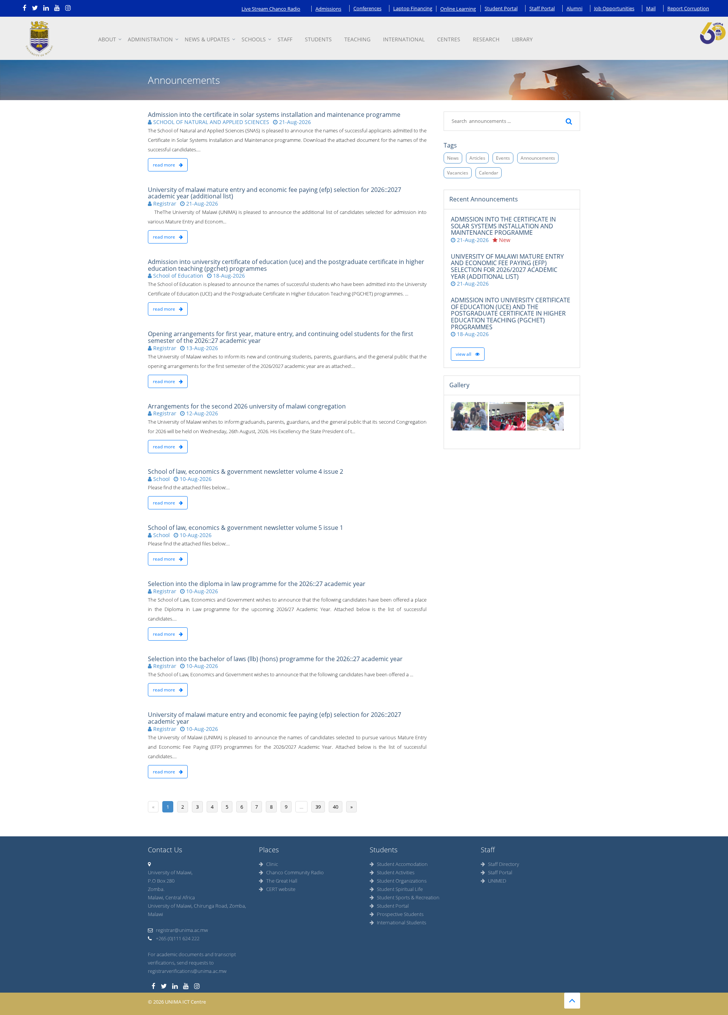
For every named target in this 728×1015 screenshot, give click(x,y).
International (404, 39)
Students (318, 39)
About (107, 39)
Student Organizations (402, 880)
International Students (401, 922)
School (161, 478)
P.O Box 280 (161, 880)
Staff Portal (542, 8)
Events (503, 158)
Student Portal (501, 8)
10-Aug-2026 (195, 478)
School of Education (177, 275)
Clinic (272, 864)
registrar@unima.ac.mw (182, 930)
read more (164, 165)
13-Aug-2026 (201, 348)
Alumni (574, 8)
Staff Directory (503, 864)
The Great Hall (281, 880)
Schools (254, 39)
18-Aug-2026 (228, 275)
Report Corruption (688, 8)
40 (335, 806)
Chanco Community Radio (295, 872)
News (453, 158)
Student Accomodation (402, 864)
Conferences (367, 8)
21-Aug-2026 (294, 122)
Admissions (328, 8)
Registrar (164, 203)
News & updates (207, 39)
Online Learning (458, 8)
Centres (448, 39)
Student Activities (395, 872)
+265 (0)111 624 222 (177, 938)
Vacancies (457, 173)
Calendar (488, 173)
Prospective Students (400, 914)
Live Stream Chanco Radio (271, 8)
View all (464, 354)
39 (318, 806)
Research (486, 39)
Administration (150, 39)
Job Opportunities (614, 8)
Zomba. (156, 889)
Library (522, 39)
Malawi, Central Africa (171, 897)
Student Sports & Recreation (408, 897)
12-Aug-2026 (201, 413)
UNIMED (497, 880)
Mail (651, 8)
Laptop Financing (412, 8)
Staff (285, 39)
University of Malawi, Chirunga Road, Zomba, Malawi (197, 910)
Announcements (538, 158)
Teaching (357, 39)
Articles (477, 158)
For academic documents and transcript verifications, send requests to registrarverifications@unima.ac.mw (192, 962)
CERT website (280, 889)
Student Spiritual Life (400, 889)
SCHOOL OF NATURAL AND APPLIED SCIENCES (210, 122)
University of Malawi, (170, 872)
